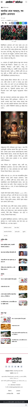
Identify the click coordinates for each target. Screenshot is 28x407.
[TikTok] (21, 366)
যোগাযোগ (18, 391)
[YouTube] (18, 366)
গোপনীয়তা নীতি (10, 393)
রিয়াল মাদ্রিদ (16, 227)
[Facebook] (6, 366)
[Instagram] (12, 366)
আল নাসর (5, 235)
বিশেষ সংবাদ (6, 7)
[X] (9, 366)
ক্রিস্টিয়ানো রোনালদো (7, 227)
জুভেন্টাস (24, 231)
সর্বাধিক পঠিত (4, 239)
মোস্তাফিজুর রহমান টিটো (14, 370)
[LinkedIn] (15, 366)
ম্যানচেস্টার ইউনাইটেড (8, 231)
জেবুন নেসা (14, 373)
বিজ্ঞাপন (9, 391)
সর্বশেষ (2, 274)
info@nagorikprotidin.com (16, 387)
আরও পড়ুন (3, 313)
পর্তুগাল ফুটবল (17, 231)
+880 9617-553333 (15, 384)
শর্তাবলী (18, 393)
